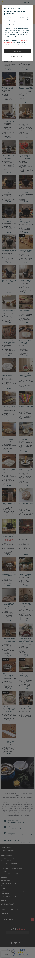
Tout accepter (17, 51)
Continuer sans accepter (17, 56)
